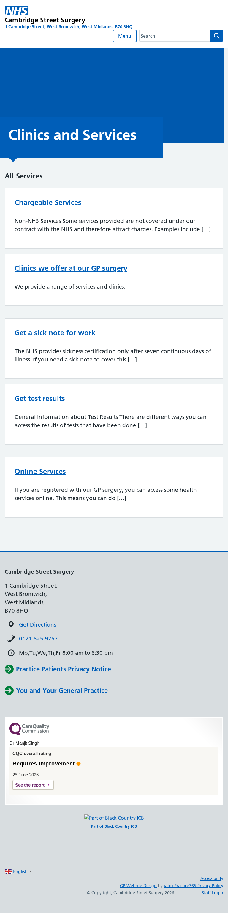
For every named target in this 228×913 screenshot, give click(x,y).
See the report (30, 784)
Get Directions (37, 624)
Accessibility (211, 878)
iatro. (169, 885)
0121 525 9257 (38, 638)
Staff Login (212, 892)
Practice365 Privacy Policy (198, 885)
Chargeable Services (48, 202)
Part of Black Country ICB (114, 826)
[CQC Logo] (29, 734)
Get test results (40, 398)
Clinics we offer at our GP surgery (71, 268)
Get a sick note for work (55, 332)
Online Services (40, 471)
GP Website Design (138, 885)
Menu (124, 36)
